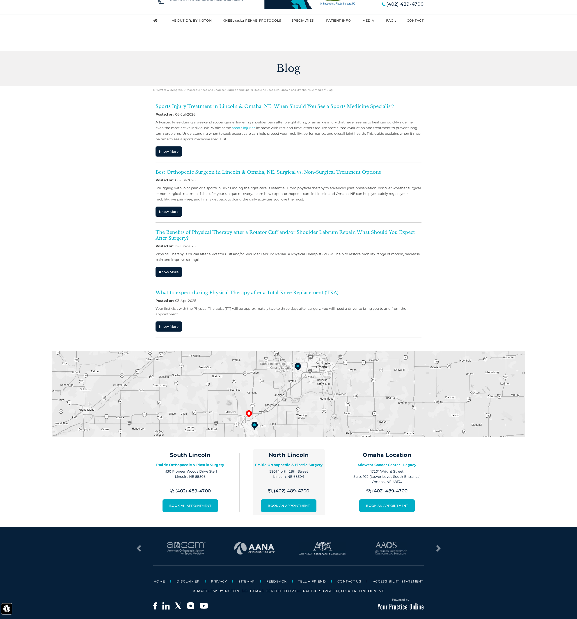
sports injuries (243, 128)
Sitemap (246, 581)
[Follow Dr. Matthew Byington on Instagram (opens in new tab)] (191, 606)
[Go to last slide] (138, 548)
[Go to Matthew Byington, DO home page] (158, 20)
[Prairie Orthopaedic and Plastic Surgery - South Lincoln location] (254, 425)
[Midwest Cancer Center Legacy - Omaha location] (298, 366)
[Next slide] (438, 548)
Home (159, 581)
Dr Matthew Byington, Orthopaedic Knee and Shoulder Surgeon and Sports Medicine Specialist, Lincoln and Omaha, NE (232, 89)
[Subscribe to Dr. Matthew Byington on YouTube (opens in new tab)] (204, 606)
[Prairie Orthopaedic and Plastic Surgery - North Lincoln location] (249, 414)
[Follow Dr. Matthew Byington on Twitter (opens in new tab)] (178, 606)
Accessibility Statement (398, 581)
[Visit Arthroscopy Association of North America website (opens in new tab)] (254, 553)
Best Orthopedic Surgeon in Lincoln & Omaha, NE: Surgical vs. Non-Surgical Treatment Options (268, 172)
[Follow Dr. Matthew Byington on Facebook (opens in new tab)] (155, 606)
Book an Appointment (190, 506)
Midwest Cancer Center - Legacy (387, 465)
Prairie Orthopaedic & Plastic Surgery (190, 465)
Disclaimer (187, 581)
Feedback (276, 581)
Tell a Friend (312, 581)
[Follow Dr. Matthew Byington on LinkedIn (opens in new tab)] (166, 606)
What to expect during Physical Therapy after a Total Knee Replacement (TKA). (248, 292)
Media (319, 89)
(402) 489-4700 (405, 4)
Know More (169, 151)
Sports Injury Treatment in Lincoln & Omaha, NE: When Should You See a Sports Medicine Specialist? (275, 106)
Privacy (219, 581)
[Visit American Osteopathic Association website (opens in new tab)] (323, 553)
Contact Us (349, 581)
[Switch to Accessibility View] (6, 608)
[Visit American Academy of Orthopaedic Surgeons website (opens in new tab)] (391, 553)
